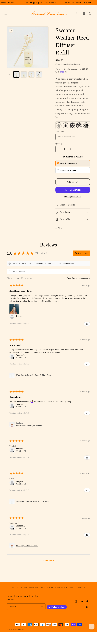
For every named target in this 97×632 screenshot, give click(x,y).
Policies (15, 587)
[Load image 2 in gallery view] (24, 74)
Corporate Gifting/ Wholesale (60, 587)
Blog (43, 587)
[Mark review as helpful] (87, 324)
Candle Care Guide (29, 587)
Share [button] (60, 228)
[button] (6, 13)
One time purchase (68, 163)
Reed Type (59, 131)
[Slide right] (45, 74)
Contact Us (80, 587)
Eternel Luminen (18, 629)
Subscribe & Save (68, 170)
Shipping (59, 64)
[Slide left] (10, 74)
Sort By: (71, 278)
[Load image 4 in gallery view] (39, 74)
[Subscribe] (42, 606)
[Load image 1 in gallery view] (16, 74)
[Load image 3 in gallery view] (31, 74)
